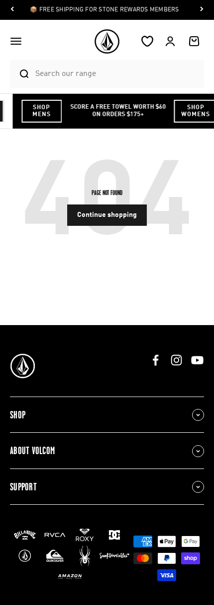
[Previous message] (12, 10)
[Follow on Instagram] (176, 360)
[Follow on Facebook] (155, 360)
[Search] (20, 74)
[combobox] (117, 74)
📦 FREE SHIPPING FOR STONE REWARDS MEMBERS (104, 10)
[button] (16, 41)
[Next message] (201, 10)
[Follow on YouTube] (197, 360)
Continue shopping (107, 214)
